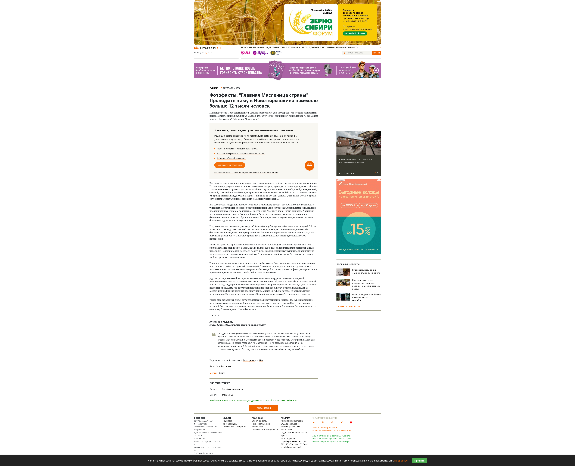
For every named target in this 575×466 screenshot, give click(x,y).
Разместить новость (348, 306)
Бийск (221, 373)
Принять (419, 460)
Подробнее (401, 460)
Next (378, 143)
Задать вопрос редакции (325, 427)
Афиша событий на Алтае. (231, 157)
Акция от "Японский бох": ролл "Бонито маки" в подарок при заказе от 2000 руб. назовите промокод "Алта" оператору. (332, 438)
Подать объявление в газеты (295, 432)
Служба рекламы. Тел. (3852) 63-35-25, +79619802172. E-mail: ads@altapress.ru (294, 444)
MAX (300, 447)
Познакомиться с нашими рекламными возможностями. (246, 172)
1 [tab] (376, 172)
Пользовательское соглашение (261, 425)
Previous (339, 143)
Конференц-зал (230, 423)
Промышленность (347, 47)
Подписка (227, 420)
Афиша (284, 435)
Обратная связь (259, 420)
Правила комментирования (265, 429)
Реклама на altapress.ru (292, 420)
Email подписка (288, 438)
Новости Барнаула (252, 47)
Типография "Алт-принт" (234, 426)
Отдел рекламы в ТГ (290, 423)
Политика (328, 47)
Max (261, 360)
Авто (305, 47)
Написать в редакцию (230, 165)
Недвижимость (275, 47)
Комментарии (264, 407)
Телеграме (249, 360)
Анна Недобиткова (220, 366)
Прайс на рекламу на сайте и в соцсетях (332, 430)
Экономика (293, 47)
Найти (376, 52)
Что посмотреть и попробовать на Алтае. (241, 153)
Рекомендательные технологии (290, 428)
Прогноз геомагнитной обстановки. (237, 148)
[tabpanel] (358, 155)
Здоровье (315, 47)
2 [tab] (378, 172)
